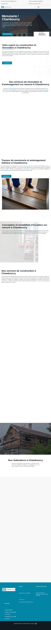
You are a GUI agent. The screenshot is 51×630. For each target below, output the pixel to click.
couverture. (7, 91)
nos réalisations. (19, 463)
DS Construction (5, 51)
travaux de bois (27, 166)
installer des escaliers (18, 232)
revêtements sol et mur (8, 170)
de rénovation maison (12, 88)
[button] (38, 7)
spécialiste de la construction (25, 51)
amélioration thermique (43, 90)
